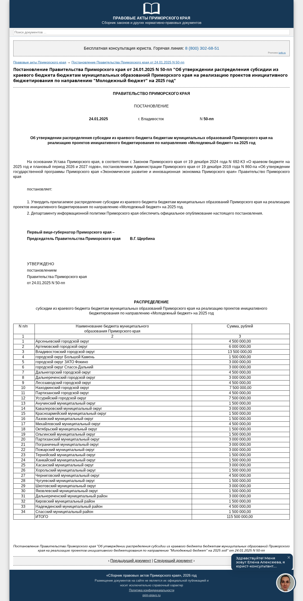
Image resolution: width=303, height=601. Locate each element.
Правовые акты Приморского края (39, 62)
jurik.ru (282, 52)
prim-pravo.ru (151, 595)
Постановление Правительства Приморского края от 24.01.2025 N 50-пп (127, 62)
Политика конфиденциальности (151, 590)
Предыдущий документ (130, 561)
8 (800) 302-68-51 (202, 48)
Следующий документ (173, 561)
